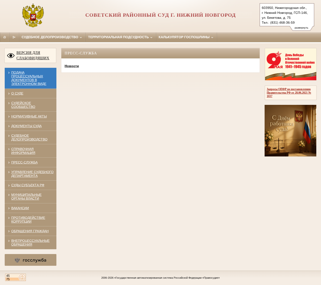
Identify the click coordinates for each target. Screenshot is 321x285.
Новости (72, 66)
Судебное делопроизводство (50, 37)
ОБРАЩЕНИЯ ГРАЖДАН (30, 231)
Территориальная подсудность (119, 37)
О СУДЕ (17, 93)
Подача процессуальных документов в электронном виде (28, 78)
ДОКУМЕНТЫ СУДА (26, 126)
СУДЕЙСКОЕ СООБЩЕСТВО (23, 105)
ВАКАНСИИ (20, 208)
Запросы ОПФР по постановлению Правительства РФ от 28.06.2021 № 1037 (289, 92)
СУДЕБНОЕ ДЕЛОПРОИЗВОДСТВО (29, 137)
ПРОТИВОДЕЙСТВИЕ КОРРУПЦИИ (28, 219)
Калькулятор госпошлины (185, 37)
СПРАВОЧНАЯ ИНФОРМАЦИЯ (23, 151)
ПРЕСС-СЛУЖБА (24, 162)
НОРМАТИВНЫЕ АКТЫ (29, 116)
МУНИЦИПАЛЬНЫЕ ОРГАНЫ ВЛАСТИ (26, 196)
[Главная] (4, 37)
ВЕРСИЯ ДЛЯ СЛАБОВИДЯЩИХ (32, 55)
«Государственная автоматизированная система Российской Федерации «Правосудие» (167, 277)
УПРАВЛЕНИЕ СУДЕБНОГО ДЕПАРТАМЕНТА (32, 174)
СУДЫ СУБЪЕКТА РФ (27, 185)
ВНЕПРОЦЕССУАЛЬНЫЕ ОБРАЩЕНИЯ (30, 242)
